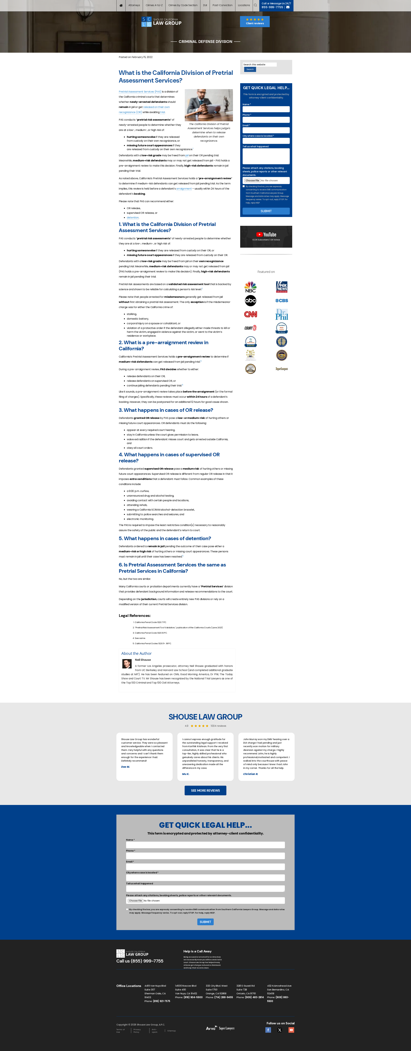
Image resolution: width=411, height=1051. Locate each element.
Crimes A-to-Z (154, 5)
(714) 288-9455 (223, 997)
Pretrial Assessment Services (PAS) (140, 91)
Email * (246, 125)
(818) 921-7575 (161, 1001)
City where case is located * (258, 135)
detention (133, 217)
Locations (244, 5)
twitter (280, 1029)
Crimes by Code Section (182, 5)
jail (187, 155)
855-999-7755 (272, 7)
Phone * (247, 114)
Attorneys (134, 5)
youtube (291, 1029)
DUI (205, 5)
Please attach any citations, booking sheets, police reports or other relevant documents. (265, 171)
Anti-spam (154, 1030)
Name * (247, 104)
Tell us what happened (255, 146)
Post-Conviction (222, 5)
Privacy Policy (137, 1030)
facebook (268, 1029)
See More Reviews (205, 790)
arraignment (184, 188)
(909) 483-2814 (254, 997)
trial (162, 112)
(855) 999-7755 (147, 961)
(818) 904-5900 (193, 997)
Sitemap (171, 1031)
